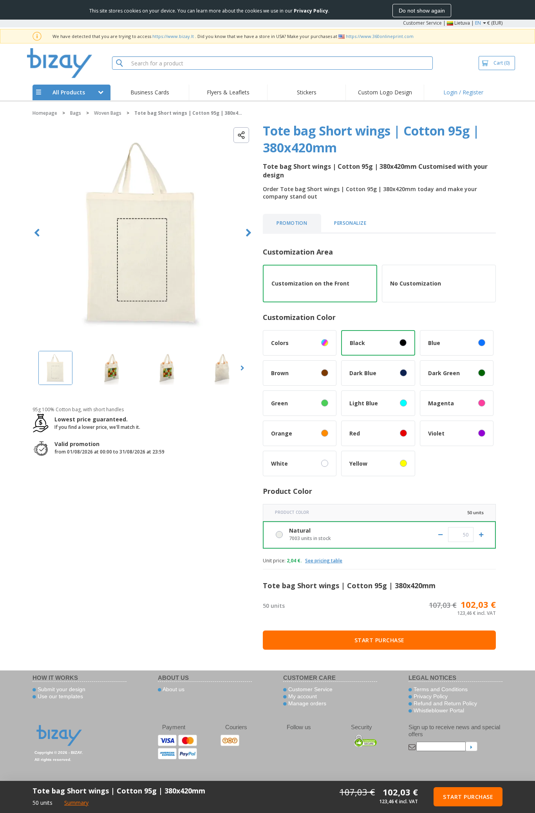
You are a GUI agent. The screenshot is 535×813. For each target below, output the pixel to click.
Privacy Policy (430, 696)
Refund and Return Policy (444, 703)
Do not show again (422, 10)
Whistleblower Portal (438, 710)
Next (248, 233)
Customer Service (422, 23)
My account (302, 696)
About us (172, 689)
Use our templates (59, 696)
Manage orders (306, 703)
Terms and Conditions (440, 689)
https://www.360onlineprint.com (380, 36)
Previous (37, 233)
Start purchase (379, 640)
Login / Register (463, 92)
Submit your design (60, 689)
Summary (76, 802)
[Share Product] (241, 135)
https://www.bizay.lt (173, 36)
